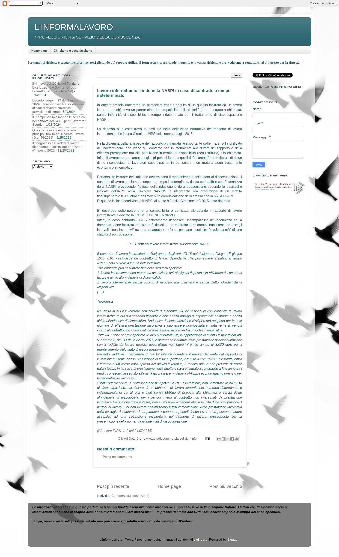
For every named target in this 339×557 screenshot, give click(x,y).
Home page (39, 50)
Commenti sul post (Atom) (130, 495)
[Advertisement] (169, 475)
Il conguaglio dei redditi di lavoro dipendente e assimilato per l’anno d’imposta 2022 (57, 146)
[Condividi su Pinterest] (236, 439)
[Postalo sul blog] (223, 439)
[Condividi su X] (227, 439)
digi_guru (200, 539)
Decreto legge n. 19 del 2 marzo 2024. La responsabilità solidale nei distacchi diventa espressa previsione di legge (58, 106)
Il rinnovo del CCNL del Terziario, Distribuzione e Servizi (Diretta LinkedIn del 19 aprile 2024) (56, 87)
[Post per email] (207, 438)
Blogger (232, 539)
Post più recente (113, 486)
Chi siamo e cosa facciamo (73, 50)
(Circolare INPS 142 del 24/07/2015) (124, 431)
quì (113, 62)
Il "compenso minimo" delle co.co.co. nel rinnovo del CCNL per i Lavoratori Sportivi (59, 120)
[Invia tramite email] (219, 439)
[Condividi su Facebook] (232, 439)
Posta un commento (117, 457)
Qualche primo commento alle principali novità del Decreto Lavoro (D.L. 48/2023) (58, 133)
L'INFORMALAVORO (74, 27)
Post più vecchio (225, 486)
